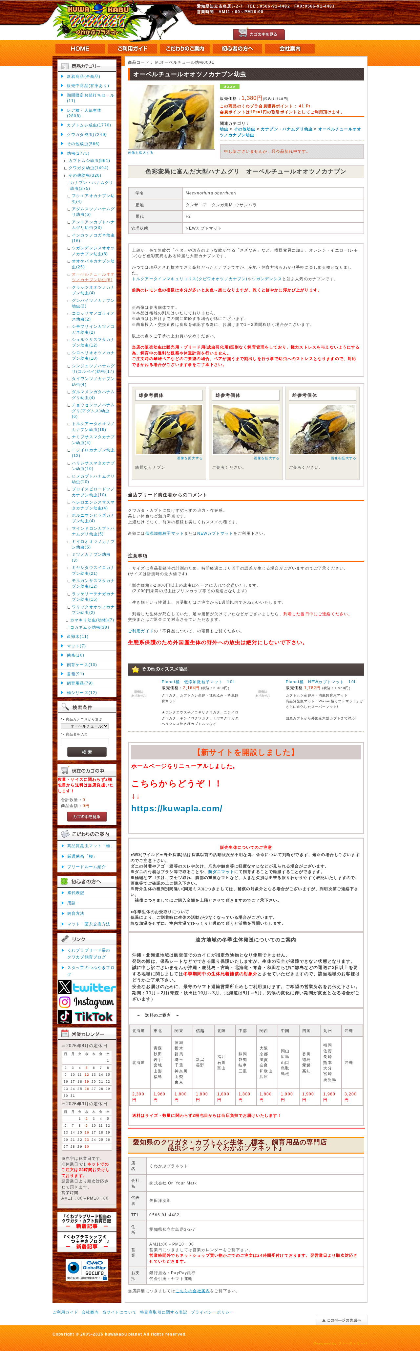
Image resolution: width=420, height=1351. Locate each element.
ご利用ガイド (141, 631)
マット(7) (76, 646)
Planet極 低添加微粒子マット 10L (198, 682)
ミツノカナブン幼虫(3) (91, 557)
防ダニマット (221, 871)
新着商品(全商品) (83, 76)
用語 (71, 903)
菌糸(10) (75, 655)
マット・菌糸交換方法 (89, 924)
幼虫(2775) (78, 153)
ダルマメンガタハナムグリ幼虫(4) (93, 394)
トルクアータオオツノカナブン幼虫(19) (93, 426)
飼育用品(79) (80, 683)
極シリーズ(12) (82, 692)
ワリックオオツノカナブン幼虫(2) (93, 610)
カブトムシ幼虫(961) (89, 160)
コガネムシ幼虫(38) (89, 627)
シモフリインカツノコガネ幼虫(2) (93, 329)
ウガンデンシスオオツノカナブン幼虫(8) (93, 251)
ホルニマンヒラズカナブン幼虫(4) (93, 518)
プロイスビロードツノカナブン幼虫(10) (93, 492)
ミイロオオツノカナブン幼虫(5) (93, 544)
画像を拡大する (141, 152)
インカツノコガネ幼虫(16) (93, 238)
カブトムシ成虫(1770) (89, 125)
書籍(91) (75, 674)
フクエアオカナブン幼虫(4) (93, 198)
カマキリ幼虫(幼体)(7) (92, 620)
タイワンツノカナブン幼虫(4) (93, 381)
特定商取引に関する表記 (164, 1312)
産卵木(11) (78, 636)
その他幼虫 (245, 129)
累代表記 (76, 892)
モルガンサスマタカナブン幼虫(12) (93, 583)
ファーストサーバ (353, 1343)
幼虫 (224, 129)
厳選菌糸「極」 (82, 856)
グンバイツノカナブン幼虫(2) (93, 303)
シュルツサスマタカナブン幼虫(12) (93, 342)
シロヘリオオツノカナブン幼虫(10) (93, 355)
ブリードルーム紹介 (86, 867)
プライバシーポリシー (212, 1312)
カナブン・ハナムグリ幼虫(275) (92, 185)
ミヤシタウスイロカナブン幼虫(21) (93, 570)
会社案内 (90, 1312)
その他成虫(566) (83, 144)
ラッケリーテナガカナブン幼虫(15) (93, 596)
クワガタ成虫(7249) (87, 134)
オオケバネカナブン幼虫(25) (93, 264)
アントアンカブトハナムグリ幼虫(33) (93, 225)
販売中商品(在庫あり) (88, 85)
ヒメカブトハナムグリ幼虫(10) (93, 479)
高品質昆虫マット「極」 (91, 846)
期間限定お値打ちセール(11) (91, 98)
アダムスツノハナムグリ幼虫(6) (93, 211)
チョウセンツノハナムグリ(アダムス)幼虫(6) (93, 410)
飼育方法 (76, 913)
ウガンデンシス (267, 279)
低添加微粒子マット (164, 533)
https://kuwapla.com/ (176, 808)
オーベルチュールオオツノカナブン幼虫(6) (93, 277)
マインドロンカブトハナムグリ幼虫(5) (93, 531)
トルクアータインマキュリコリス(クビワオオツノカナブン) (189, 279)
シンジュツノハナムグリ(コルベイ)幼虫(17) (93, 368)
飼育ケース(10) (82, 665)
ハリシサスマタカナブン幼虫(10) (93, 466)
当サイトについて (119, 1312)
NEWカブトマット (215, 533)
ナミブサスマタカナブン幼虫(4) (93, 439)
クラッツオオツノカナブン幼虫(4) (93, 290)
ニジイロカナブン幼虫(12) (93, 453)
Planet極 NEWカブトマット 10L (321, 682)
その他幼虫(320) (85, 175)
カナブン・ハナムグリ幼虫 (287, 129)
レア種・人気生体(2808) (84, 113)
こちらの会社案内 (193, 1291)
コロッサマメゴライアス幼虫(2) (93, 316)
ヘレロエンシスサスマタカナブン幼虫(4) (93, 505)
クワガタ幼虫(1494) (89, 168)
